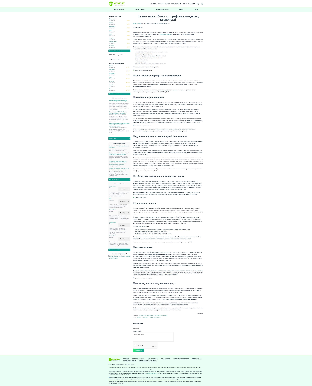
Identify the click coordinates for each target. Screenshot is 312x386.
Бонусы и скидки (140, 9)
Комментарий (137, 331)
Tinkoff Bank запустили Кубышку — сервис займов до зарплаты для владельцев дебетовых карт (118, 163)
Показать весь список (115, 94)
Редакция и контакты (147, 361)
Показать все (112, 138)
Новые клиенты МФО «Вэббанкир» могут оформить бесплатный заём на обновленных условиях (119, 125)
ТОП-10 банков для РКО (116, 55)
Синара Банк (112, 186)
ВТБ (110, 198)
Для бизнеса (196, 359)
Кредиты (153, 3)
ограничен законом (151, 373)
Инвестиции (165, 359)
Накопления (175, 3)
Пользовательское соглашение (188, 379)
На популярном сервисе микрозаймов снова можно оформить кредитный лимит (119, 101)
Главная (135, 23)
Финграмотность (119, 9)
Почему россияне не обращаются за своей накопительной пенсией (119, 153)
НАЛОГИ (145, 317)
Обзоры (181, 9)
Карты (160, 3)
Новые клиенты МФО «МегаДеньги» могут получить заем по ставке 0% (118, 112)
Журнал (191, 3)
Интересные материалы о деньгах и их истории (153, 315)
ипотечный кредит (165, 34)
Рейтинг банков (138, 359)
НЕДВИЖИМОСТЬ (155, 317)
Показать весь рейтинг (115, 50)
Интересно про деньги (162, 9)
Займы (167, 3)
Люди (196, 9)
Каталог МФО (153, 359)
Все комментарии (114, 179)
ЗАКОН (139, 317)
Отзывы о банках (129, 361)
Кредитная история (114, 59)
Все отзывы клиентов (115, 249)
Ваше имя (136, 328)
